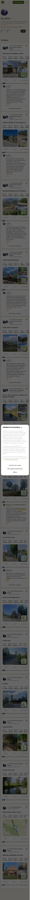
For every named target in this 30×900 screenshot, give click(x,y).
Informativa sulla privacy (12, 459)
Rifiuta (15, 472)
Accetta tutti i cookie (15, 465)
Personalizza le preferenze (15, 468)
